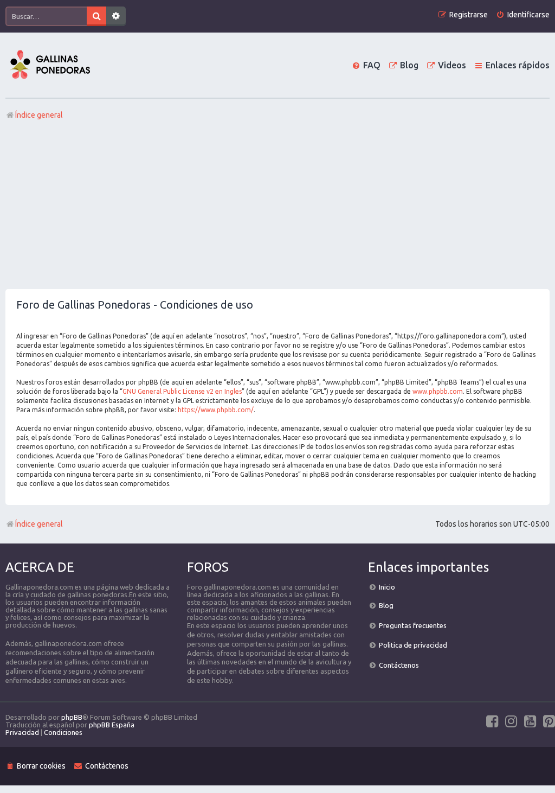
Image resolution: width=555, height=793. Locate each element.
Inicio (387, 587)
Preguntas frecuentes (413, 625)
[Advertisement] (277, 208)
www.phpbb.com (437, 391)
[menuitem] (523, 15)
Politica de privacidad (413, 645)
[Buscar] (96, 16)
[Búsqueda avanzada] (116, 16)
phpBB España (111, 724)
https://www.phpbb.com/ (216, 409)
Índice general (39, 524)
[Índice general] (49, 65)
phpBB (71, 717)
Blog (386, 605)
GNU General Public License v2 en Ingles (182, 391)
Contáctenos (399, 665)
